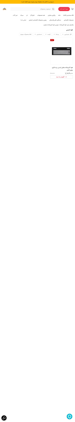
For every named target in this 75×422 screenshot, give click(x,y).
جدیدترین (66, 34)
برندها (57, 34)
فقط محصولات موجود (25, 34)
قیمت (48, 34)
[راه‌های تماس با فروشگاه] (4, 418)
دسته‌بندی (39, 34)
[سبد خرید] (72, 9)
